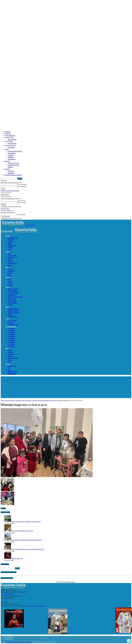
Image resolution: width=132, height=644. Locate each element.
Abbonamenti (12, 139)
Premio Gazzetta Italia (11, 326)
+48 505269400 (8, 594)
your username (22, 185)
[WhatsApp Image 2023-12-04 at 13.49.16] (47, 477)
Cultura (7, 251)
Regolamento (12, 374)
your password (22, 187)
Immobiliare (11, 153)
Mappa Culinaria (13, 289)
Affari (7, 267)
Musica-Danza (12, 263)
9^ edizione (11, 346)
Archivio (10, 322)
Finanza (10, 273)
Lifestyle (10, 285)
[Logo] (7, 232)
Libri (9, 370)
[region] (66, 387)
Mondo (10, 283)
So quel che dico (13, 316)
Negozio (8, 364)
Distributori (11, 295)
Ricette (10, 305)
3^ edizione (11, 334)
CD (9, 368)
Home (3, 400)
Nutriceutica (12, 299)
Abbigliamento (12, 372)
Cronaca (10, 241)
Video (7, 348)
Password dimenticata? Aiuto (10, 191)
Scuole (10, 314)
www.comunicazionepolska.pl (36, 606)
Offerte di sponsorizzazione (13, 175)
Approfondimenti (13, 311)
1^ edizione (11, 330)
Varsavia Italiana (13, 358)
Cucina (7, 287)
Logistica (11, 155)
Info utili (6, 161)
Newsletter (11, 147)
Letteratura (11, 257)
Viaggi (10, 360)
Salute (10, 249)
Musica (10, 350)
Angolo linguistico (13, 309)
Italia (9, 279)
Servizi (6, 149)
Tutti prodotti (12, 366)
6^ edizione (11, 340)
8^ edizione (11, 344)
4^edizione (11, 336)
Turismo (8, 277)
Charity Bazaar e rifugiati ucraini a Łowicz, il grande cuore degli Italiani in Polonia (30, 400)
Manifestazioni (12, 291)
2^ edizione (11, 332)
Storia (10, 265)
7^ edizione (11, 342)
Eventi (10, 243)
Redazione (11, 173)
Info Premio (11, 328)
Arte (9, 253)
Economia (11, 271)
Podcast (10, 352)
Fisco (9, 275)
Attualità (8, 236)
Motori (10, 261)
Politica (10, 247)
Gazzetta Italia (11, 642)
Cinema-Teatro (12, 255)
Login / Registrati (9, 135)
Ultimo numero (12, 320)
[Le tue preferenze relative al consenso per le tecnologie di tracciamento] (129, 641)
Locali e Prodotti (13, 293)
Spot (9, 362)
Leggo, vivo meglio (13, 312)
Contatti (7, 169)
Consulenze (11, 159)
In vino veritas (12, 301)
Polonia (10, 167)
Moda (10, 259)
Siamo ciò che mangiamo (15, 297)
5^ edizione (11, 338)
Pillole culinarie (12, 303)
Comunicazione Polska (15, 151)
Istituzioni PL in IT (13, 165)
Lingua (7, 307)
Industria (10, 157)
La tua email (21, 201)
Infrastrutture (12, 245)
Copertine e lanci (13, 324)
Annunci (10, 269)
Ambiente (11, 239)
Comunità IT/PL (13, 237)
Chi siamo (11, 171)
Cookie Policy (8, 639)
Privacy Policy (5, 195)
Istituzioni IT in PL (13, 163)
